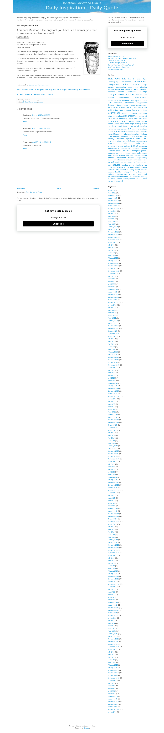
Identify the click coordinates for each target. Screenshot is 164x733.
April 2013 (111, 566)
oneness (139, 141)
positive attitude (140, 148)
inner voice (128, 126)
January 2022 (112, 292)
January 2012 (112, 605)
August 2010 (112, 649)
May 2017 (111, 438)
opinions (126, 143)
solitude (120, 167)
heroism (116, 124)
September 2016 (113, 459)
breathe (121, 92)
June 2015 (111, 498)
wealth (119, 179)
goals (115, 118)
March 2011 (112, 631)
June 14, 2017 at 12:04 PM (41, 115)
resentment (121, 157)
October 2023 (112, 237)
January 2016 (112, 480)
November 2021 (113, 297)
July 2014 (111, 527)
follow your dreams (122, 110)
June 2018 (111, 404)
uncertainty (112, 176)
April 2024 (111, 221)
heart (138, 121)
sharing (125, 165)
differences (129, 103)
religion (144, 155)
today (145, 172)
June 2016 (111, 467)
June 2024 (111, 216)
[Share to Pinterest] (27, 37)
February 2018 (113, 415)
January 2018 (112, 417)
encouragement (141, 105)
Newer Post (21, 188)
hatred (123, 121)
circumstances (141, 95)
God (117, 78)
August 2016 (112, 462)
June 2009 (111, 686)
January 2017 (112, 448)
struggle (116, 170)
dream (132, 105)
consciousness (123, 100)
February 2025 (113, 195)
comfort (111, 97)
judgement (136, 129)
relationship (124, 155)
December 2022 (113, 263)
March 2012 (112, 600)
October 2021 (112, 300)
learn (143, 132)
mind (126, 136)
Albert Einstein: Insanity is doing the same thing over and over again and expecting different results (53, 90)
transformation (122, 174)
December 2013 (113, 545)
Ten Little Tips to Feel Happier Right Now (122, 58)
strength (144, 167)
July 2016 (111, 464)
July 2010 (111, 652)
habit (145, 118)
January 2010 (112, 668)
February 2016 (113, 477)
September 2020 (113, 334)
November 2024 (113, 203)
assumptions (133, 87)
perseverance (113, 148)
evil (117, 107)
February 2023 (113, 258)
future (145, 113)
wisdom (132, 179)
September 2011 (113, 615)
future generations (115, 116)
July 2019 (111, 370)
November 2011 (113, 610)
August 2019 (112, 368)
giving (110, 118)
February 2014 (113, 540)
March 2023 (112, 255)
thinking (125, 172)
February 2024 (113, 227)
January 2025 (112, 198)
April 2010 (111, 660)
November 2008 (113, 704)
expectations (132, 107)
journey (124, 129)
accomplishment (113, 85)
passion (120, 146)
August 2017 (112, 430)
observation (122, 141)
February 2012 (113, 602)
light (125, 134)
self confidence (117, 162)
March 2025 (112, 193)
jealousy (117, 129)
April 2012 (111, 597)
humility (138, 124)
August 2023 (112, 242)
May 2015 (111, 501)
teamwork (111, 172)
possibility (111, 151)
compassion (140, 97)
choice (130, 94)
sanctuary (128, 160)
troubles (132, 174)
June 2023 (111, 248)
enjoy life (111, 107)
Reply (25, 121)
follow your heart (139, 110)
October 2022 (112, 268)
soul (125, 167)
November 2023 (113, 235)
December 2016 (113, 451)
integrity (136, 126)
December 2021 (113, 295)
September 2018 (113, 396)
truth (145, 174)
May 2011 (111, 626)
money (145, 136)
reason (144, 153)
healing (131, 121)
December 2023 (113, 232)
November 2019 (113, 360)
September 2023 (113, 240)
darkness (143, 100)
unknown (136, 176)
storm (137, 167)
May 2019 (111, 375)
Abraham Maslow (27, 102)
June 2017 (111, 435)
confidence (112, 100)
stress (110, 170)
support (137, 170)
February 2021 (113, 321)
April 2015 (111, 503)
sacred (122, 160)
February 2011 (113, 634)
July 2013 (111, 558)
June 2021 (111, 310)
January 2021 (112, 323)
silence (131, 165)
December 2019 (113, 357)
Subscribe (58, 224)
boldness (111, 92)
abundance (126, 82)
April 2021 (111, 315)
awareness (119, 89)
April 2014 (111, 535)
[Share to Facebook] (25, 37)
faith (145, 107)
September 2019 (113, 365)
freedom (125, 113)
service (116, 165)
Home (59, 188)
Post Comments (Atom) (34, 192)
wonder (139, 179)
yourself (120, 181)
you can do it (112, 181)
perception (143, 146)
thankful (118, 172)
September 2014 (113, 522)
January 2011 (112, 636)
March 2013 (112, 568)
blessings (143, 89)
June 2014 (111, 529)
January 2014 (112, 542)
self (109, 162)
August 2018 (112, 399)
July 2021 (111, 308)
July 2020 (111, 339)
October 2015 (112, 488)
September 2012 (113, 584)
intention (143, 126)
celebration (131, 92)
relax (132, 155)
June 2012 (111, 592)
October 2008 (112, 707)
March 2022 (112, 287)
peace (134, 146)
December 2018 (113, 388)
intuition (110, 129)
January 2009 (112, 699)
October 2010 (112, 644)
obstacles (131, 141)
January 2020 (112, 355)
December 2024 (113, 201)
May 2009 (111, 688)
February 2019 (113, 383)
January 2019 (112, 386)
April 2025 (111, 190)
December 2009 (113, 670)
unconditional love (124, 176)
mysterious (130, 139)
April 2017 (111, 441)
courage (134, 100)
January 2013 (112, 574)
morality (111, 139)
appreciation (121, 87)
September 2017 (113, 428)
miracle (132, 136)
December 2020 (113, 326)
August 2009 (112, 681)
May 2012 (111, 595)
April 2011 (111, 628)
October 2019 (112, 362)
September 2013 (113, 553)
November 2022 (113, 266)
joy (129, 128)
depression (118, 103)
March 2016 (112, 475)
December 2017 (113, 420)
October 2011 (112, 613)
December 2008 (113, 702)
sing (145, 165)
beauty (136, 89)
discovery (111, 105)
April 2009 (111, 691)
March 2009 (112, 694)
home (122, 124)
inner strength (117, 126)
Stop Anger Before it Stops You (118, 67)
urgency (144, 176)
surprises (144, 170)
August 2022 (112, 274)
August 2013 (112, 555)
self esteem (128, 162)
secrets (135, 160)
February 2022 (113, 289)
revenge (110, 160)
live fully (139, 134)
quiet (134, 153)
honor (127, 124)
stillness (131, 167)
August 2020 (112, 336)
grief (135, 118)
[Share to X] (22, 37)
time (140, 172)
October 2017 (112, 425)
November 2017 (113, 422)
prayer (118, 151)
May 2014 (111, 532)
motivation (120, 139)
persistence (125, 148)
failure (140, 107)
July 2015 (111, 495)
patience (127, 146)
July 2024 (111, 214)
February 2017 (113, 446)
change (112, 94)
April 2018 (111, 409)
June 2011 (111, 623)
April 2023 (111, 253)
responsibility (142, 157)
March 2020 (112, 349)
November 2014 (113, 516)
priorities (144, 151)
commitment (124, 97)
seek (145, 160)
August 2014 (112, 524)
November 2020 (113, 328)
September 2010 (113, 647)
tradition (111, 174)
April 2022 (111, 284)
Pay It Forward (134, 79)
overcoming (112, 146)
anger (35, 102)
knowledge (128, 132)
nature (138, 139)
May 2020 (111, 344)
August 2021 (112, 305)
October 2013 (112, 550)
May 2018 (111, 407)
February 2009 (113, 696)
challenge (143, 92)
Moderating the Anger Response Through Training (35, 94)
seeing (141, 160)
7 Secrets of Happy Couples (117, 63)
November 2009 (113, 673)
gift (146, 116)
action (125, 84)
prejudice (126, 151)
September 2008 (113, 709)
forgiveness (114, 113)
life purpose (118, 134)
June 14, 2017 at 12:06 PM (41, 128)
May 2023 (111, 250)
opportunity (135, 143)
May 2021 (111, 313)
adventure (135, 85)
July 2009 (111, 683)
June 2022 (111, 279)
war (115, 179)
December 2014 (113, 514)
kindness (119, 131)
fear (110, 110)
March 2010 (112, 662)
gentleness (139, 116)
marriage (120, 136)
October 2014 (112, 519)
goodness (123, 118)
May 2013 (111, 563)
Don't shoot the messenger (39, 85)
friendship (133, 113)
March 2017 (112, 443)
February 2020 (113, 352)
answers (111, 87)
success (123, 170)
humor (144, 124)
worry (145, 179)
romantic (117, 160)
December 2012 (113, 576)
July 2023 (111, 245)
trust (139, 174)
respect (131, 157)
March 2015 (112, 506)
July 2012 (111, 589)
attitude (111, 89)
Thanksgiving (113, 82)
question (127, 153)
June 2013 (111, 561)
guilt (140, 118)
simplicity (139, 165)
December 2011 (113, 608)
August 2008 (112, 712)
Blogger (86, 728)
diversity (120, 105)
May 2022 (111, 282)
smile (110, 167)
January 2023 (112, 261)
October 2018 (112, 394)
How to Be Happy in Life (116, 56)
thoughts (133, 172)
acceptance (140, 81)
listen (133, 134)
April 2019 (111, 378)
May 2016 (111, 469)
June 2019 (111, 373)
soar (114, 167)
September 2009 (113, 678)
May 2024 (111, 219)
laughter (137, 132)
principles (136, 151)
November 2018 (113, 391)
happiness (113, 121)
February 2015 (113, 508)
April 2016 (111, 472)
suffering (130, 170)
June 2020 (111, 342)
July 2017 (111, 433)
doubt (126, 105)
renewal (111, 157)
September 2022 (113, 271)
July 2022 (111, 276)
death (110, 103)
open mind (117, 143)
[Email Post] (37, 100)
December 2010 (113, 639)
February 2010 (113, 665)
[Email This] (18, 37)
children (121, 95)
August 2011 (112, 618)
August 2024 (112, 211)
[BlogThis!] (20, 37)
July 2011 (111, 621)
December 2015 (113, 482)
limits (129, 134)
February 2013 (113, 571)
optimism (144, 143)
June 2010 (111, 655)
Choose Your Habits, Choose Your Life (121, 65)
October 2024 (112, 206)
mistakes (139, 136)
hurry (109, 126)
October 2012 (112, 582)
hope (132, 124)
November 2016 (113, 454)
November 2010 (113, 642)
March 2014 (112, 537)
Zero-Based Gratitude (115, 69)
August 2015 (112, 493)
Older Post (95, 188)
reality (139, 153)
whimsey (126, 179)
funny (140, 113)
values (110, 179)
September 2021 (113, 302)
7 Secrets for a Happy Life (117, 61)
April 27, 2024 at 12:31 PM (41, 142)
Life (124, 78)
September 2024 (113, 208)
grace (131, 118)
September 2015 (113, 490)
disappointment (142, 103)
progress (111, 153)
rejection (115, 155)
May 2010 (111, 657)
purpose (119, 153)
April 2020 (111, 347)
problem (40, 102)
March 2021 (112, 318)
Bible (110, 78)
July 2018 (111, 402)
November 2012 (113, 579)
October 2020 (112, 331)
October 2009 (112, 675)
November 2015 (113, 485)
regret (110, 155)
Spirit (145, 79)
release (138, 155)
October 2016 (112, 456)
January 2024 (112, 229)
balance (128, 89)
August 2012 (112, 587)
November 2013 (113, 548)
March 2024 (112, 224)
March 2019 (112, 381)
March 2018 (112, 412)
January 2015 (112, 511)
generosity (129, 116)
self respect (138, 162)
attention (143, 87)
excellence (122, 107)
